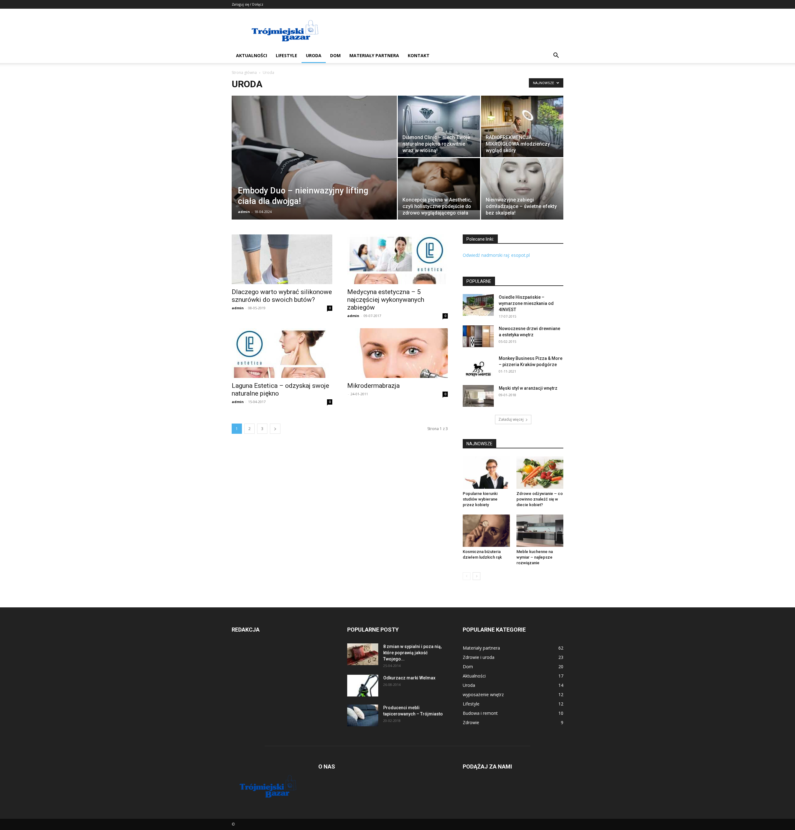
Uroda (313, 55)
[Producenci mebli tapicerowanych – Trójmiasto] (362, 715)
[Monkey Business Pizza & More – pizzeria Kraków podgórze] (478, 366)
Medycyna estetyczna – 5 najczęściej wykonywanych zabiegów (385, 299)
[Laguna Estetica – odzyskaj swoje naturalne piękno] (282, 353)
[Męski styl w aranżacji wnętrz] (478, 396)
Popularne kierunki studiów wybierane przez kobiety (480, 499)
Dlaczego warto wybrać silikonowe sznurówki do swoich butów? (282, 295)
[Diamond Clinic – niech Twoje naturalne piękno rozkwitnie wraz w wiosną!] (439, 126)
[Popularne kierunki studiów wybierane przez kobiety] (486, 472)
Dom (335, 55)
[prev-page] (466, 576)
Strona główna (244, 72)
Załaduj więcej (511, 419)
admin (244, 211)
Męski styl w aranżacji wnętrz (528, 388)
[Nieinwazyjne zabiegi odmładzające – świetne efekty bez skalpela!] (522, 189)
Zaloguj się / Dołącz (247, 4)
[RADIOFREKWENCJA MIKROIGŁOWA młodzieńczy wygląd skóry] (522, 126)
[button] (555, 56)
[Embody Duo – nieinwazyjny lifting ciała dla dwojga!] (314, 167)
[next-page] (275, 429)
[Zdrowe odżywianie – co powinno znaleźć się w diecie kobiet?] (540, 472)
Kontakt (418, 55)
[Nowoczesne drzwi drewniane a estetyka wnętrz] (478, 336)
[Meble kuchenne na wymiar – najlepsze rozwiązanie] (540, 531)
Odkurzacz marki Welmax (409, 677)
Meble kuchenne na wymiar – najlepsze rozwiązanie (534, 557)
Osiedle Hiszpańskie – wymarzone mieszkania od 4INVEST (526, 303)
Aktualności (251, 55)
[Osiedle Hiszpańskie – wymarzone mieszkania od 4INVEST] (478, 305)
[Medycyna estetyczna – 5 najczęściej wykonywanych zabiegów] (397, 259)
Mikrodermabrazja (373, 385)
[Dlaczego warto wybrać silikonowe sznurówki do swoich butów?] (282, 259)
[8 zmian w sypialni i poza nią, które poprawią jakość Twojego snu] (362, 654)
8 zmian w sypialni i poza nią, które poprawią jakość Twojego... (412, 652)
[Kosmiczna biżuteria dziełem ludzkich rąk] (486, 531)
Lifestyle (286, 55)
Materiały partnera (374, 55)
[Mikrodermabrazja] (397, 353)
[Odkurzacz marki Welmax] (362, 685)
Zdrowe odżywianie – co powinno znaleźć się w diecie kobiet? (539, 499)
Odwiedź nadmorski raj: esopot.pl (496, 255)
